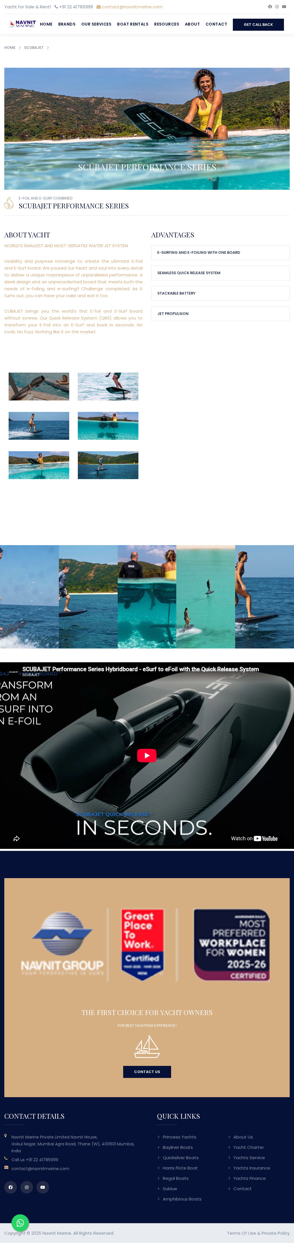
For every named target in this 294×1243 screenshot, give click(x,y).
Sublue (170, 1189)
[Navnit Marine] (20, 24)
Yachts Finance (249, 1178)
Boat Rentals (132, 24)
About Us (243, 1137)
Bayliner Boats (178, 1147)
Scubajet (34, 47)
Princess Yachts (179, 1137)
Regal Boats (176, 1178)
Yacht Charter (248, 1147)
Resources (166, 24)
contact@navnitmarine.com (132, 7)
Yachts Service (249, 1158)
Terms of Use (241, 1233)
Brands (67, 24)
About (192, 24)
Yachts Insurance (251, 1168)
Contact (216, 24)
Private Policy (276, 1233)
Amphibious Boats (182, 1199)
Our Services (96, 24)
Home (46, 24)
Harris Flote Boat (180, 1168)
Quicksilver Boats (181, 1158)
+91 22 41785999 (42, 1160)
